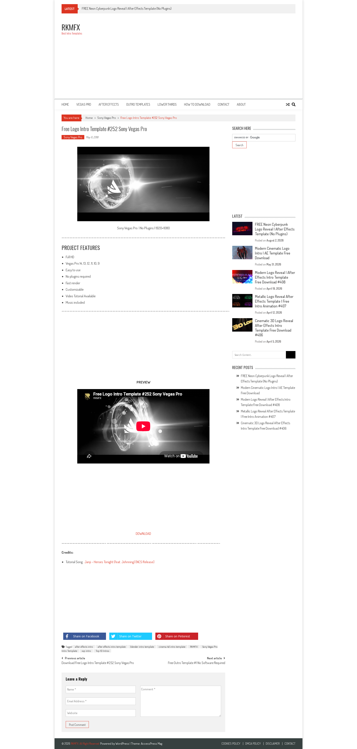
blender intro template (142, 646)
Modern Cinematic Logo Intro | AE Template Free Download (272, 253)
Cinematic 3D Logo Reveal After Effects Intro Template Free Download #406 (274, 327)
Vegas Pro (83, 104)
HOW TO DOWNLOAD (197, 104)
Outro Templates (138, 104)
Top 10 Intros (102, 650)
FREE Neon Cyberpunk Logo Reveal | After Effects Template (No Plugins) (275, 229)
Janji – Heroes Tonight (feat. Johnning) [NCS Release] (119, 562)
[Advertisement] (220, 58)
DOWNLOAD (143, 533)
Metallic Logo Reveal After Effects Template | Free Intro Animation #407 (274, 301)
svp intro (86, 650)
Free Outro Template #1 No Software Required (196, 663)
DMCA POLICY (253, 743)
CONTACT (223, 104)
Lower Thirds (167, 104)
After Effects (109, 104)
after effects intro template (112, 646)
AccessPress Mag (151, 743)
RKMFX (194, 646)
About (241, 104)
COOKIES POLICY (230, 743)
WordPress (122, 743)
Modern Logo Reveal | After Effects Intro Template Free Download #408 (275, 277)
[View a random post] (288, 104)
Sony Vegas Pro (106, 118)
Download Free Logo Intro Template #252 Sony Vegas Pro (98, 663)
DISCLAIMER (273, 743)
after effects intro (84, 646)
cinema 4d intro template (172, 646)
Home (65, 104)
